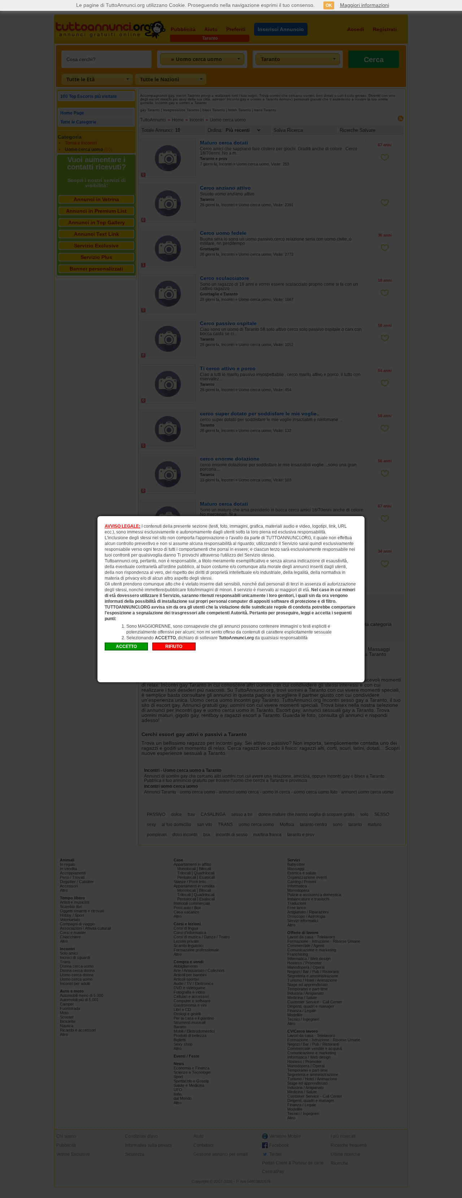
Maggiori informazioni (364, 5)
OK (329, 5)
